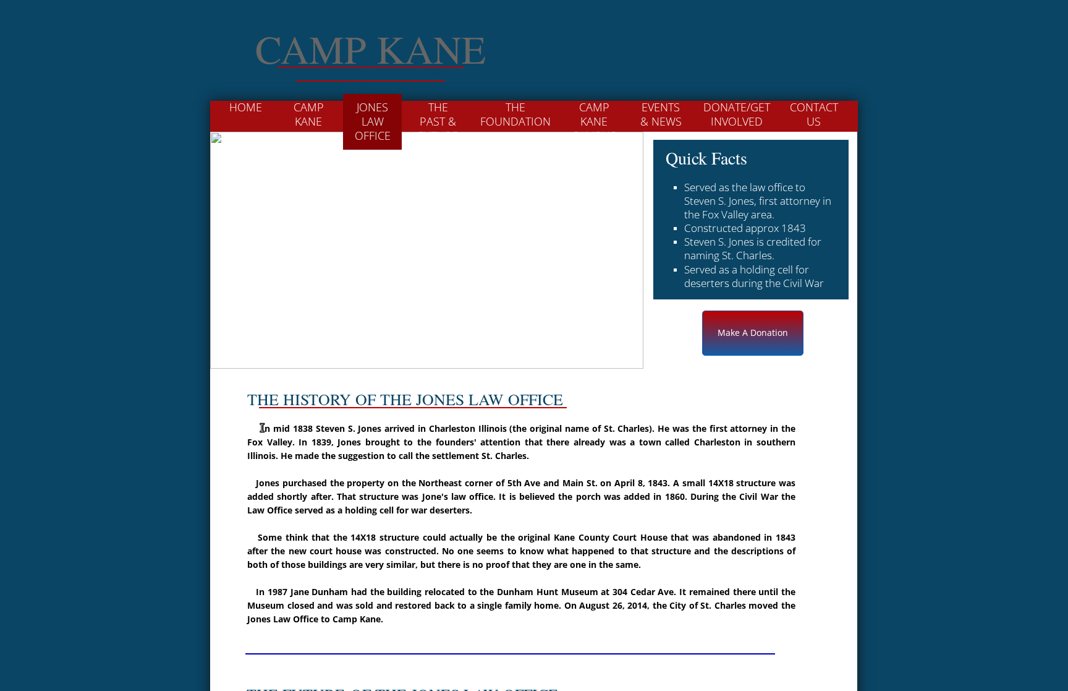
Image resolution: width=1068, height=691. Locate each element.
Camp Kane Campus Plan (594, 129)
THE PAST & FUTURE (438, 122)
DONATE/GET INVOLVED (736, 114)
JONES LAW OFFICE (373, 122)
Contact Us (814, 114)
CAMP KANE (309, 114)
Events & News (661, 114)
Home (245, 107)
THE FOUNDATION (515, 114)
